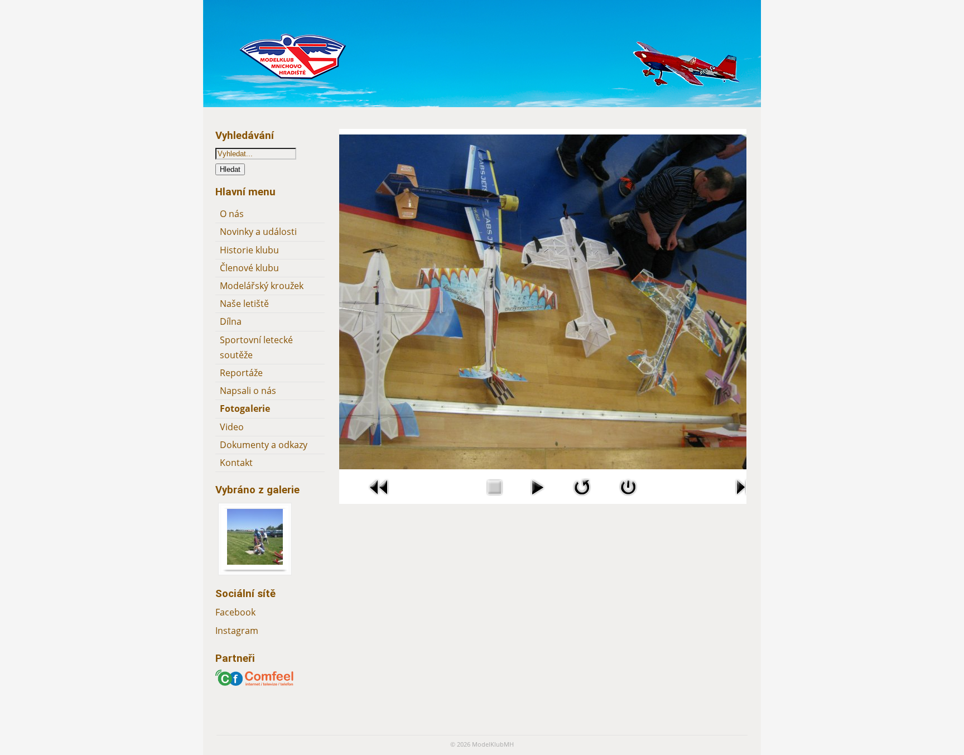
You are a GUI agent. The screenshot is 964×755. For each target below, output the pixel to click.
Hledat (230, 169)
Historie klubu (249, 250)
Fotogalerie (245, 408)
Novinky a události (258, 231)
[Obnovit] (581, 498)
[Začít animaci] (537, 498)
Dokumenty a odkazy (263, 445)
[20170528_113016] (255, 561)
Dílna (231, 321)
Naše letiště (244, 303)
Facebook (235, 612)
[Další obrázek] (745, 498)
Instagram (236, 630)
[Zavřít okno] (628, 498)
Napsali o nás (248, 390)
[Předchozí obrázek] (379, 498)
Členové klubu (249, 268)
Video (232, 427)
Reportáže (241, 373)
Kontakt (236, 462)
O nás (232, 214)
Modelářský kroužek (261, 286)
